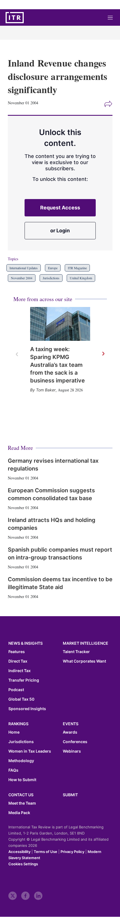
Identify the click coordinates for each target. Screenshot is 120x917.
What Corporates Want (84, 661)
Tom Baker (46, 389)
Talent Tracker (76, 652)
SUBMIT (70, 794)
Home (14, 732)
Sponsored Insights (27, 709)
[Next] (103, 354)
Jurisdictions (51, 278)
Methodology (21, 761)
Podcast (16, 690)
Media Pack (19, 813)
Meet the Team (22, 803)
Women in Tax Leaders (29, 751)
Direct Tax (17, 661)
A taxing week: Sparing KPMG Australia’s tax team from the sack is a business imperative (57, 365)
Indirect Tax (19, 671)
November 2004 (21, 278)
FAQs (13, 770)
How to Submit (22, 780)
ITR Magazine (77, 268)
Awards (70, 732)
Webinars (72, 751)
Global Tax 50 (21, 699)
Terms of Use (45, 851)
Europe (52, 268)
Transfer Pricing (23, 680)
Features (16, 652)
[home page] (15, 17)
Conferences (75, 742)
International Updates (23, 268)
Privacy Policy (72, 851)
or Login (60, 230)
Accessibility (19, 851)
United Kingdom (81, 278)
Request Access (60, 208)
